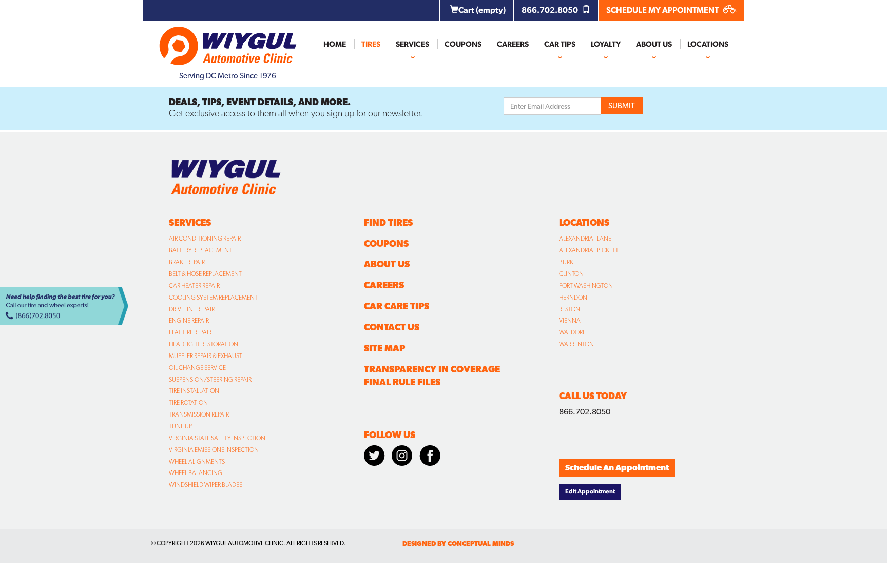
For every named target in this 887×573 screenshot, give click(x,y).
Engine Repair (189, 320)
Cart (482, 10)
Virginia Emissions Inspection (214, 449)
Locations (707, 44)
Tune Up (180, 426)
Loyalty (606, 44)
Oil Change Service (197, 367)
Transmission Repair (199, 414)
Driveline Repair (192, 309)
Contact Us (391, 327)
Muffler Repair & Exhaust (205, 356)
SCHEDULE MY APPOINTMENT (663, 10)
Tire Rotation (188, 402)
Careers (513, 44)
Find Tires (388, 222)
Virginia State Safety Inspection (217, 438)
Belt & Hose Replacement (205, 274)
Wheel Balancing (195, 473)
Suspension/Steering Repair (210, 379)
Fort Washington (586, 285)
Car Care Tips (396, 306)
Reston (569, 309)
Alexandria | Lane (585, 238)
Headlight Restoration (203, 344)
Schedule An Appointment (617, 467)
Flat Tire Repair (190, 332)
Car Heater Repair (194, 285)
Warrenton (576, 344)
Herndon (573, 297)
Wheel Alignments (197, 461)
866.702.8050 (551, 10)
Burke (567, 262)
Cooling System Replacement (213, 297)
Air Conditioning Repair (205, 238)
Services (412, 44)
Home (334, 44)
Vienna (570, 320)
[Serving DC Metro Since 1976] (228, 41)
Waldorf (572, 332)
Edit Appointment (590, 491)
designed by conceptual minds (458, 543)
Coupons (463, 44)
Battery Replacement (200, 250)
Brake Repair (187, 262)
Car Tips (559, 44)
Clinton (571, 274)
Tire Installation (194, 390)
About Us (654, 44)
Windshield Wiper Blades (205, 484)
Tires (370, 44)
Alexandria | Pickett (589, 250)
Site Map (384, 348)
